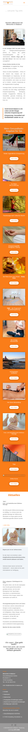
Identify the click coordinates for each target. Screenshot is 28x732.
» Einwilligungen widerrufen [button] (10, 704)
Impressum (7, 694)
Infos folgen (14, 283)
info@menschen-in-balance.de (14, 685)
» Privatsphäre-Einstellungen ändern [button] (13, 699)
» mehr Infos (6, 525)
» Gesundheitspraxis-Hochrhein (11, 713)
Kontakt (6, 691)
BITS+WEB (17, 729)
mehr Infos (14, 158)
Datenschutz (7, 697)
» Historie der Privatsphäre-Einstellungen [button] (14, 702)
